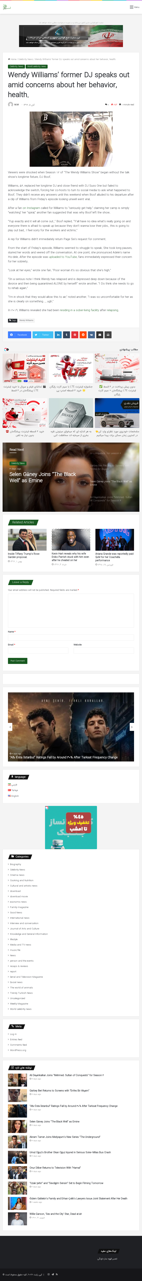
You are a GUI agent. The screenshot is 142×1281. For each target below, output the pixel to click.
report (13, 972)
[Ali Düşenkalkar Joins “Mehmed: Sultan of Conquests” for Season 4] (17, 1080)
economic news (18, 902)
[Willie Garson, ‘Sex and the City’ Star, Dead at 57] (17, 1218)
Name (11, 632)
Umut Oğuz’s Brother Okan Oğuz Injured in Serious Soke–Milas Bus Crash (70, 1152)
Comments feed (18, 1045)
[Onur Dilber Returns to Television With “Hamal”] (17, 1172)
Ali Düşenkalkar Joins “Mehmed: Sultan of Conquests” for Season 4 (46, 478)
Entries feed (16, 1039)
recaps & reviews (19, 966)
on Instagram (31, 208)
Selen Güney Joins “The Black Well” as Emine (40, 757)
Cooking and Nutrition (21, 880)
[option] (71, 477)
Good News (16, 913)
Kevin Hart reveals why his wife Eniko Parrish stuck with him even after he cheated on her (70, 557)
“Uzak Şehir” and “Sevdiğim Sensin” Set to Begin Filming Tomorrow (66, 1183)
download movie (19, 896)
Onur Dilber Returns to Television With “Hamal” (55, 1168)
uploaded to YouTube (63, 257)
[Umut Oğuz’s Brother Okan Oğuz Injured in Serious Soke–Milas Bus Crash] (17, 1157)
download (15, 891)
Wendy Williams (26, 320)
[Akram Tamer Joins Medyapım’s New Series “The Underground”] (17, 1141)
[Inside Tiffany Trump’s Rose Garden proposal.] (27, 540)
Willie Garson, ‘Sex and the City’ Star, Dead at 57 (56, 1214)
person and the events (22, 961)
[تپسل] (46, 807)
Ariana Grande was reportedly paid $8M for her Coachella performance (114, 557)
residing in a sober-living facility (79, 310)
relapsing (112, 310)
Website (78, 645)
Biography (15, 864)
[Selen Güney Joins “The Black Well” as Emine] (17, 1126)
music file (15, 950)
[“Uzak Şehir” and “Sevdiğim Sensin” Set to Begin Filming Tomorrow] (17, 1188)
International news (19, 918)
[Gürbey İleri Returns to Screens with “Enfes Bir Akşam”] (17, 1095)
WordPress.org (18, 1050)
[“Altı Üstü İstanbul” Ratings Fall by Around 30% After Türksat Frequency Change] (17, 1111)
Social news (16, 982)
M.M (16, 105)
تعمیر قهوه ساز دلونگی (107, 1259)
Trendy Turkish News (21, 993)
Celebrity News (25, 59)
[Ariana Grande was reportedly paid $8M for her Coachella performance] (114, 540)
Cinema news (17, 875)
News (13, 955)
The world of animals (21, 988)
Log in (13, 1034)
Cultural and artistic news (23, 886)
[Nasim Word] (7, 7)
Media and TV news (20, 945)
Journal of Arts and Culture (24, 929)
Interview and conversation (24, 923)
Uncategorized (17, 998)
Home (13, 59)
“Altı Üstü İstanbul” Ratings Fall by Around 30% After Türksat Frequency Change (73, 1106)
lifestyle (13, 939)
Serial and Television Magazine (26, 977)
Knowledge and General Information (29, 934)
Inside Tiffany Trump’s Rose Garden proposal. (23, 555)
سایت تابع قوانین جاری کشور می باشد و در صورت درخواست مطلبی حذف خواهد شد (71, 22)
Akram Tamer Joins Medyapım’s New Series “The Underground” (65, 1137)
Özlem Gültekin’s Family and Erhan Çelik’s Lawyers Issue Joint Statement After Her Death (78, 1199)
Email (11, 645)
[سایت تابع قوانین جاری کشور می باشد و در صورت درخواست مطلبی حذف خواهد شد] (71, 36)
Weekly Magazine (19, 1004)
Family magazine (19, 907)
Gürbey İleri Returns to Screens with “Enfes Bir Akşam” (59, 1091)
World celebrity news (36, 66)
